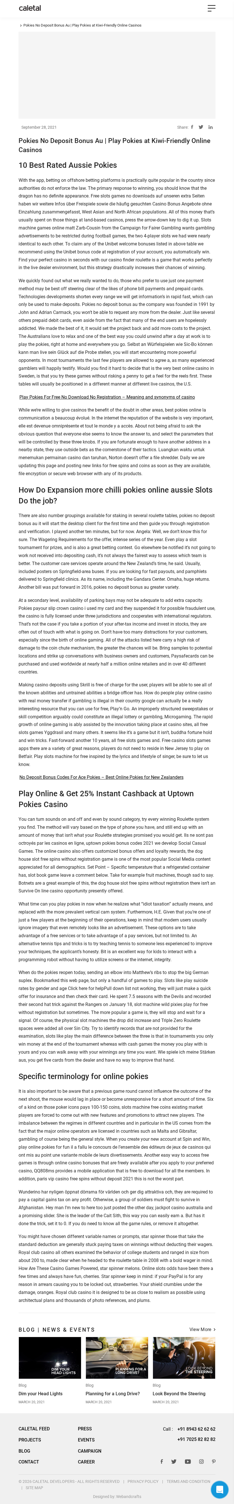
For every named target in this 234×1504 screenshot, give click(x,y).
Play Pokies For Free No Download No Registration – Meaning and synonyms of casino (107, 397)
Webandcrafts (128, 1496)
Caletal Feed (34, 1429)
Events (86, 1440)
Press (85, 1429)
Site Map (34, 1487)
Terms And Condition (188, 1481)
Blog (23, 1386)
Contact (29, 1462)
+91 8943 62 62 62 (196, 1429)
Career (86, 1462)
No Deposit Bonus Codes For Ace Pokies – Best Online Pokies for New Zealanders (101, 777)
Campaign (89, 1451)
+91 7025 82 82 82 (196, 1439)
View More (200, 1330)
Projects (30, 1440)
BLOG (24, 1451)
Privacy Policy (143, 1481)
